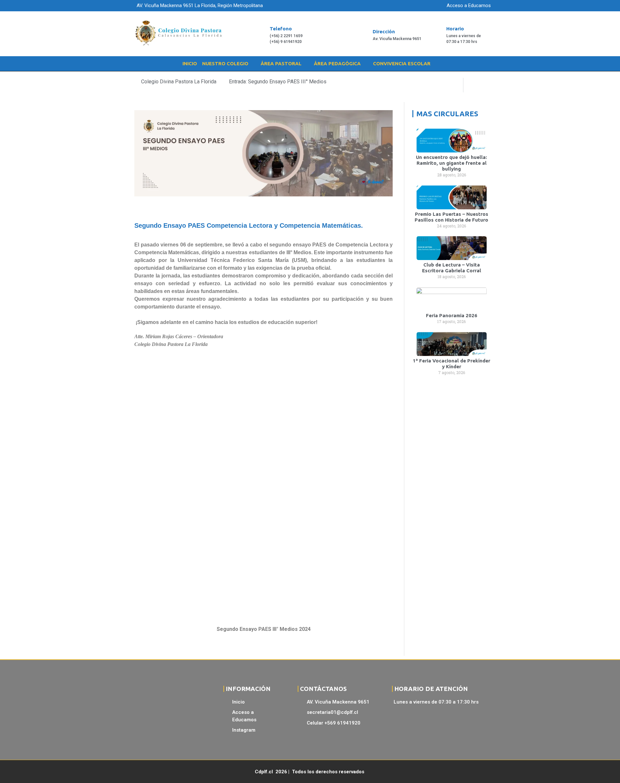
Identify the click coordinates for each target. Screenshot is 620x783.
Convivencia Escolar (401, 63)
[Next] (475, 85)
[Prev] (451, 85)
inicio (189, 63)
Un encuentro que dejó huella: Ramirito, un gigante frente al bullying (451, 163)
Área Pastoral (281, 63)
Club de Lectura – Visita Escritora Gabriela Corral (451, 267)
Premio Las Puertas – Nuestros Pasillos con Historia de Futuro (451, 217)
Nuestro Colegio (225, 63)
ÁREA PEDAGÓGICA (337, 63)
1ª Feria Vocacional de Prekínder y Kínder (451, 363)
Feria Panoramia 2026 (451, 315)
